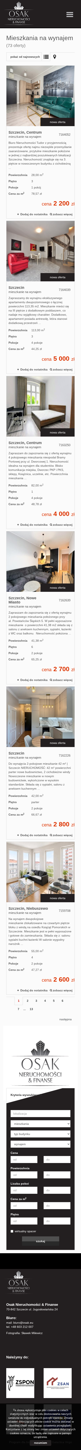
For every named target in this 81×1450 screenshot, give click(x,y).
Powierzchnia (20, 1168)
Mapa (54, 56)
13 (31, 1009)
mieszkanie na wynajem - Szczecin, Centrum (40, 142)
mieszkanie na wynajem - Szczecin (40, 297)
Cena (14, 1153)
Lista (46, 56)
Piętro (15, 1214)
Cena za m (18, 1199)
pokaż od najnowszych (25, 56)
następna (65, 1019)
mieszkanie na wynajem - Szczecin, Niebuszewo (40, 918)
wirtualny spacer (25, 1231)
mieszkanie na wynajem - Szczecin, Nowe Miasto (40, 607)
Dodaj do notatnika (34, 214)
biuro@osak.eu (23, 1322)
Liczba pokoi (20, 1183)
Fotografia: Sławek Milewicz (24, 1333)
